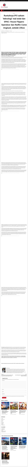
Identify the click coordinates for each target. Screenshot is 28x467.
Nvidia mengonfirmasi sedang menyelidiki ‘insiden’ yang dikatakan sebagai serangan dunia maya (7, 375)
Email (3, 391)
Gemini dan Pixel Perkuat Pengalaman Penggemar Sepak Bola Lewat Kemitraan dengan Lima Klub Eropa (14, 448)
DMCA (2, 430)
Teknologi (2, 422)
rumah (2, 418)
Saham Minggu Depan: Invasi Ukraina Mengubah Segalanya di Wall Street (21, 375)
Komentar (3, 380)
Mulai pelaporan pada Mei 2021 (20, 66)
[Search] (26, 10)
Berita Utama (3, 419)
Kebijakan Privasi (3, 431)
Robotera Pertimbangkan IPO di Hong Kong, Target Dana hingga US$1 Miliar (22, 447)
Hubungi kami (3, 429)
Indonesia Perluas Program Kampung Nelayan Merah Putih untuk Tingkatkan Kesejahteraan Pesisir (5, 448)
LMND (4, 287)
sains (2, 421)
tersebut (15, 59)
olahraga (2, 423)
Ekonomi (14, 13)
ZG (3, 162)
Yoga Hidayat (6, 450)
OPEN (8, 59)
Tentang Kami (3, 428)
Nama (3, 389)
